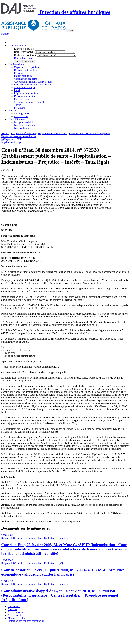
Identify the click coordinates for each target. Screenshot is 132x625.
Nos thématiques (16, 64)
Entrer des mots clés (24, 48)
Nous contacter (15, 612)
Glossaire (12, 609)
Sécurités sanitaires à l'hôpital (29, 102)
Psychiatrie (19, 107)
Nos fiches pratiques (24, 125)
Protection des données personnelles (26, 621)
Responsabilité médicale (26, 70)
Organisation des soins (25, 78)
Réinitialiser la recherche (26, 58)
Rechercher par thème (25, 55)
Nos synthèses (21, 128)
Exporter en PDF (13, 139)
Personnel (19, 73)
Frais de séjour (21, 99)
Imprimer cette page (11, 142)
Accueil (5, 133)
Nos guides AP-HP (24, 122)
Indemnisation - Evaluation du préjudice (89, 133)
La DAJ (12, 110)
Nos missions (21, 116)
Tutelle (17, 104)
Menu (70, 30)
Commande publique (24, 87)
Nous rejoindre (15, 615)
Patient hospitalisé (23, 75)
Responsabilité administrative (52, 133)
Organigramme (21, 113)
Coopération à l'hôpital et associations (33, 81)
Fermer (5, 33)
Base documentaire (17, 45)
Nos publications (16, 119)
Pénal (17, 90)
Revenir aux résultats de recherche (18, 136)
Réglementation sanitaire (26, 93)
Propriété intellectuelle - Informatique (33, 84)
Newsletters (14, 606)
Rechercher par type (24, 52)
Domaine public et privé (26, 96)
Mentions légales (16, 618)
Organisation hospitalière (26, 67)
